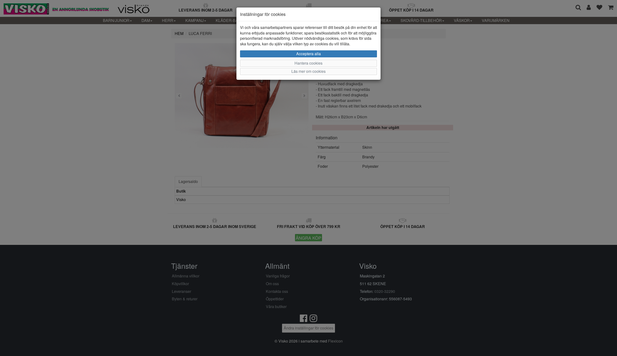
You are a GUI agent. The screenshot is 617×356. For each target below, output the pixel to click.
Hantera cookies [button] (308, 63)
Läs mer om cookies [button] (308, 71)
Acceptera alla (308, 53)
